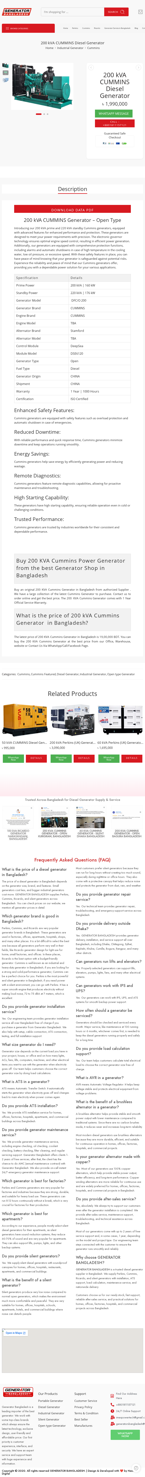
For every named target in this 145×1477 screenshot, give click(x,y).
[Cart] (140, 12)
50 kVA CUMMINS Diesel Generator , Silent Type (25, 742)
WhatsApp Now (13, 758)
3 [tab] (48, 117)
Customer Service (85, 1401)
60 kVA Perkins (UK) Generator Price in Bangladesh (120, 742)
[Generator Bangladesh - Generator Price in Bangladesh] (17, 12)
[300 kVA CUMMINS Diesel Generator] (138, 67)
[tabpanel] (42, 87)
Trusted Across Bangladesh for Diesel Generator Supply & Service (72, 799)
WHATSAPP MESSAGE (114, 114)
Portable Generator (50, 1401)
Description (72, 188)
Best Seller (81, 1419)
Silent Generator (48, 1419)
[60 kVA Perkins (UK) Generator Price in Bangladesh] (120, 720)
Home (65, 28)
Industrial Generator (70, 48)
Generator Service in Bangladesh (117, 28)
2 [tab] (44, 117)
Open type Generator (121, 674)
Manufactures (83, 1425)
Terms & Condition (86, 1413)
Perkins (75, 28)
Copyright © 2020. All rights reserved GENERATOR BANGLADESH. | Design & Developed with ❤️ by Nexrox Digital (69, 1472)
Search (113, 12)
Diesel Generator (68, 674)
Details (36, 758)
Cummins (86, 28)
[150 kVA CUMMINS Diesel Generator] (91, 67)
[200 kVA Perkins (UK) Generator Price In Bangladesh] (73, 720)
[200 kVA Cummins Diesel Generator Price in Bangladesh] (5, 65)
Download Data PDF (72, 210)
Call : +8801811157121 (115, 123)
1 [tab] (39, 117)
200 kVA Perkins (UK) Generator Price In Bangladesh (73, 742)
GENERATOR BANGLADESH (93, 1269)
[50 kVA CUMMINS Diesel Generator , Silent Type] (25, 720)
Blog (136, 28)
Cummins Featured (43, 674)
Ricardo (97, 28)
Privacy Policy (83, 1407)
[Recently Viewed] (136, 1468)
